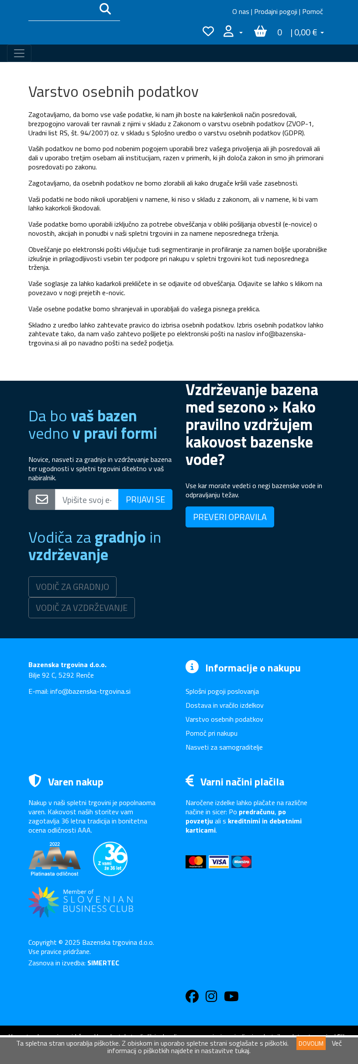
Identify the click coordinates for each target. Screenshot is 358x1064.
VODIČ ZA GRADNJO (72, 586)
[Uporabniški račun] (233, 32)
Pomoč (312, 11)
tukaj (242, 1050)
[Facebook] (192, 998)
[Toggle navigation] (19, 53)
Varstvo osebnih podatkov (224, 719)
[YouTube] (231, 998)
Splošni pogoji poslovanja (222, 691)
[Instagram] (211, 998)
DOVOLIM (311, 1043)
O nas (240, 11)
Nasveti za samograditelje (224, 747)
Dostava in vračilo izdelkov (225, 705)
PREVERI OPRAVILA (230, 516)
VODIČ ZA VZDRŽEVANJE (81, 607)
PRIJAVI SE (145, 499)
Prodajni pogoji (275, 11)
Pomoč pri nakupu (212, 733)
